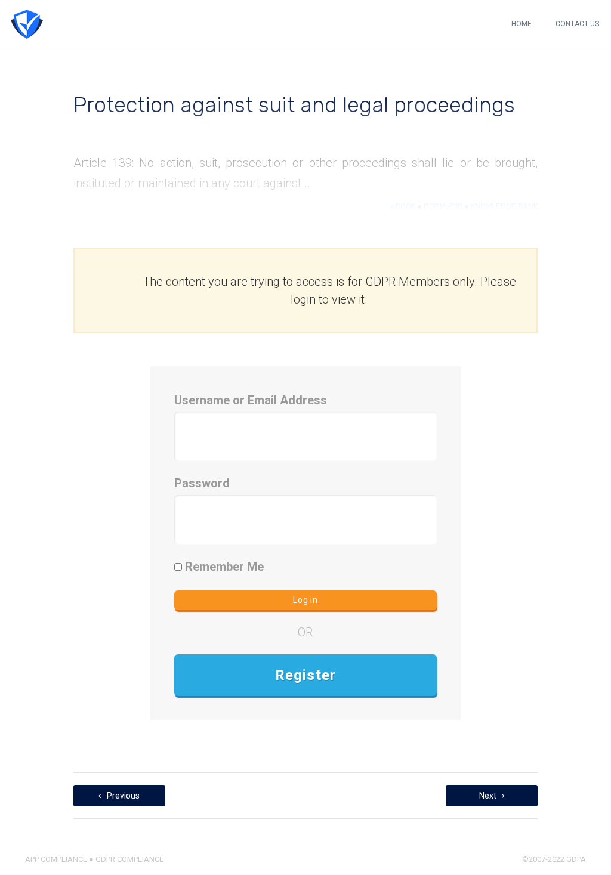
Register (306, 675)
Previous (122, 795)
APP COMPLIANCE (56, 859)
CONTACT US (577, 24)
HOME (521, 24)
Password (202, 483)
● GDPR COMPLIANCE (125, 859)
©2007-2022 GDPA (554, 859)
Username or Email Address (250, 400)
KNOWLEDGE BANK (504, 206)
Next (488, 795)
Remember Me (223, 566)
